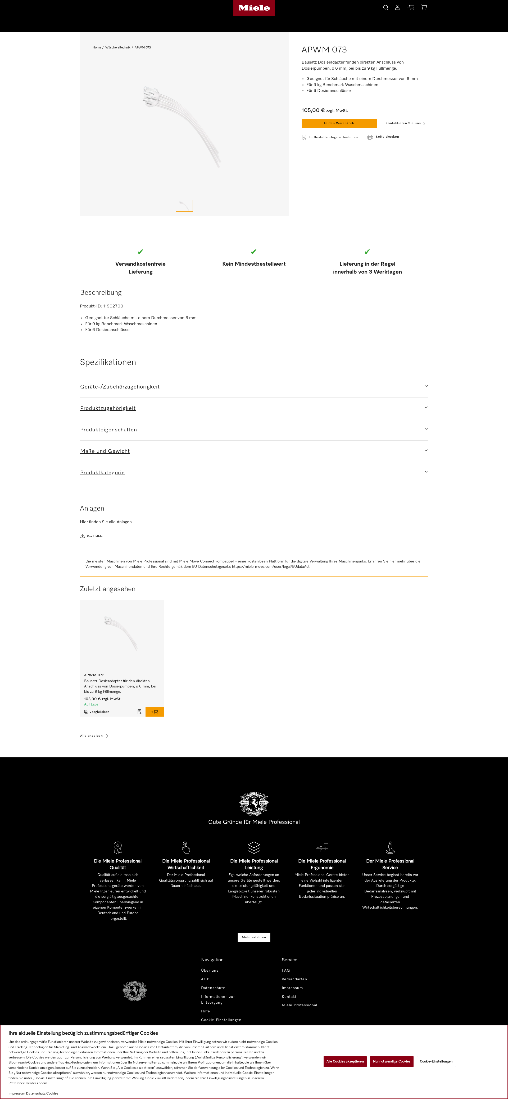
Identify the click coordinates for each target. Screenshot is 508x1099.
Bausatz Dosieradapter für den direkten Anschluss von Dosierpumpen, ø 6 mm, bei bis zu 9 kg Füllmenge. (120, 686)
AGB (205, 979)
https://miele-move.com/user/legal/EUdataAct (271, 567)
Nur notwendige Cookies (392, 1061)
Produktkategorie (102, 472)
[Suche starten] (385, 6)
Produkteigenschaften (108, 429)
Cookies (52, 1093)
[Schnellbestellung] (411, 8)
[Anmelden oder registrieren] (397, 8)
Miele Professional (299, 1005)
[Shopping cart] (424, 8)
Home (97, 47)
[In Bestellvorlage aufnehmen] (139, 712)
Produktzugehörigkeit (108, 408)
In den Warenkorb (339, 123)
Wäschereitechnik (117, 47)
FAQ (286, 970)
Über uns (210, 970)
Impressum (292, 988)
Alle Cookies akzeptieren (345, 1061)
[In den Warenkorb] (155, 712)
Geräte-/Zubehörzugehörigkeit (120, 387)
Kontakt (289, 997)
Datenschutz (213, 988)
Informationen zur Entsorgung (218, 1000)
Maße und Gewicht (105, 451)
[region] (254, 1062)
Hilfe (205, 1011)
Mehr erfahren (254, 937)
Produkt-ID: (91, 306)
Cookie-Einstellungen (436, 1061)
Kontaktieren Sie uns (403, 123)
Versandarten (294, 979)
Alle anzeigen (91, 736)
